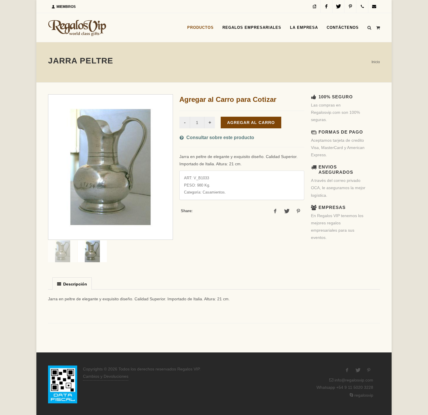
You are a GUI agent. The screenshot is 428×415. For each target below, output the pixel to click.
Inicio (376, 62)
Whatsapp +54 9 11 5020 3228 (344, 387)
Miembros (66, 7)
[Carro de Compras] (378, 27)
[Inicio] (314, 6)
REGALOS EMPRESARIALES (251, 27)
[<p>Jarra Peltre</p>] (110, 167)
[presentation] (72, 284)
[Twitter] (338, 6)
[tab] (72, 283)
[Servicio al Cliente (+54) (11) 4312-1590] (362, 6)
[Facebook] (326, 6)
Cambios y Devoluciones (105, 376)
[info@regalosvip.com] (374, 6)
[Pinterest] (350, 6)
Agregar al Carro (251, 122)
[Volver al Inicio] (77, 27)
